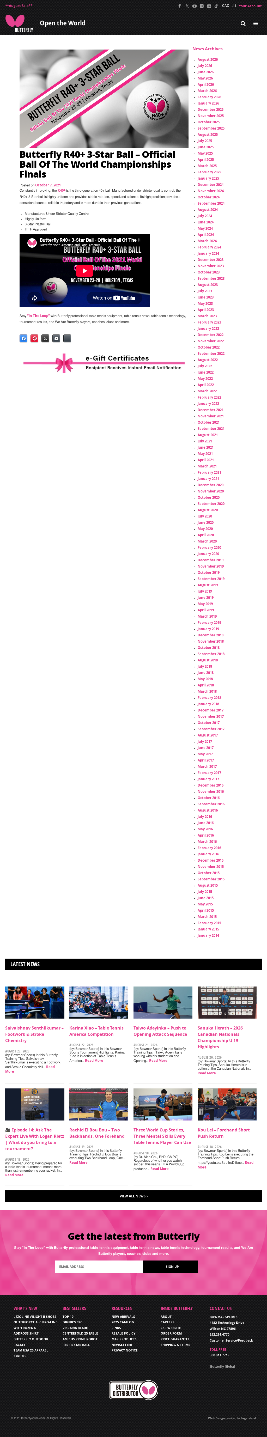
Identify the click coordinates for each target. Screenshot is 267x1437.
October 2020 (209, 497)
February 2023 (209, 322)
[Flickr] (201, 6)
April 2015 (206, 910)
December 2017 (210, 710)
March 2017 (207, 766)
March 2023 (207, 316)
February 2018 (209, 697)
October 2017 (209, 722)
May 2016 (205, 829)
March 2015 (207, 916)
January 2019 (208, 628)
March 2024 (207, 241)
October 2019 (209, 572)
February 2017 (209, 772)
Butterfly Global (222, 1366)
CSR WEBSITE (171, 1328)
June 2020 (206, 522)
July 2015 (205, 891)
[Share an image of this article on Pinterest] (34, 338)
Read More (94, 1060)
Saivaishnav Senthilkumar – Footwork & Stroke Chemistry (34, 1034)
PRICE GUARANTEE (175, 1339)
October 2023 (209, 272)
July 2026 (205, 65)
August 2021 (208, 435)
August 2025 (208, 134)
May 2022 (205, 378)
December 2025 (210, 109)
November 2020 (211, 491)
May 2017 (205, 754)
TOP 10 (68, 1316)
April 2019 (206, 610)
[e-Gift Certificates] (104, 363)
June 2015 (206, 898)
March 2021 (207, 466)
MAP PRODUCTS (124, 1339)
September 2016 (211, 804)
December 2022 (210, 334)
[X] (187, 6)
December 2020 (210, 485)
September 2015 (211, 879)
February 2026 (209, 97)
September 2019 (211, 578)
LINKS (116, 1328)
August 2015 (208, 885)
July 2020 (205, 516)
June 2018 (206, 672)
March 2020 (207, 541)
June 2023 (206, 297)
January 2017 (208, 779)
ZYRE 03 (20, 1356)
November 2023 (211, 266)
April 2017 (206, 760)
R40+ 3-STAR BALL (76, 1345)
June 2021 (206, 447)
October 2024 (209, 197)
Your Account (250, 6)
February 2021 (209, 472)
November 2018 (211, 641)
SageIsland (248, 1418)
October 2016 (209, 797)
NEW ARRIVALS (123, 1316)
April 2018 (206, 685)
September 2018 (211, 653)
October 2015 (209, 872)
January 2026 (208, 103)
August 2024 (208, 209)
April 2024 (206, 234)
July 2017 (205, 741)
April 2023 (206, 309)
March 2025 (207, 165)
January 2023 (208, 328)
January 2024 (208, 253)
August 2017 (208, 735)
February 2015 (209, 923)
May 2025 (205, 153)
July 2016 (205, 816)
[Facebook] (180, 6)
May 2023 (205, 303)
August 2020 (208, 510)
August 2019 (208, 585)
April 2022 (206, 384)
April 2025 (206, 159)
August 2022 (208, 359)
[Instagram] (209, 6)
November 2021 (211, 416)
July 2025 (205, 140)
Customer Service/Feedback (231, 1340)
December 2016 (210, 785)
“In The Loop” (38, 315)
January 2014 (208, 935)
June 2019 (206, 597)
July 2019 (205, 591)
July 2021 (205, 441)
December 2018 (210, 635)
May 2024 (205, 228)
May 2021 (205, 453)
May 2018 (205, 679)
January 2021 (208, 478)
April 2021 (206, 460)
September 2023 (211, 278)
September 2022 (211, 353)
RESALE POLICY (123, 1333)
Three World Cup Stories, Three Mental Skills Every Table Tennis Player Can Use (162, 1136)
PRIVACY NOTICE (125, 1350)
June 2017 (206, 747)
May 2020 (205, 528)
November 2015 (211, 866)
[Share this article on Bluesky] (67, 338)
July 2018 (205, 666)
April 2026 (206, 84)
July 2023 (205, 291)
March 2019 (207, 616)
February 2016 (209, 847)
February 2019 (209, 622)
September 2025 (211, 128)
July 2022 (205, 366)
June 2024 (206, 222)
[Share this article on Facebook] (23, 338)
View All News (132, 1196)
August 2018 (208, 660)
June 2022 (206, 372)
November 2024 (211, 190)
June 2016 (206, 822)
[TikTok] (216, 6)
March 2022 (207, 391)
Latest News (25, 964)
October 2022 (209, 347)
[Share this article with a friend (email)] (56, 338)
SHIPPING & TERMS (175, 1345)
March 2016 (207, 841)
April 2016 (206, 835)
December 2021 (210, 409)
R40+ (61, 190)
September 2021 (211, 428)
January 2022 (208, 403)
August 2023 (208, 284)
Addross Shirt (26, 1333)
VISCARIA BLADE (75, 1328)
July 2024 (205, 216)
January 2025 (208, 178)
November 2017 (211, 716)
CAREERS (167, 1322)
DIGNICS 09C (72, 1322)
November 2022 (211, 341)
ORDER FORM (171, 1333)
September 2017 (211, 729)
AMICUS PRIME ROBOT (80, 1339)
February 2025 (209, 172)
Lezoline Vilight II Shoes (35, 1316)
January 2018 (208, 704)
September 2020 (211, 503)
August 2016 (208, 810)
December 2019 (210, 560)
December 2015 (210, 860)
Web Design (216, 1418)
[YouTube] (194, 6)
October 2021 (209, 422)
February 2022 (209, 397)
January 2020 (208, 553)
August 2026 (208, 59)
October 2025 (209, 122)
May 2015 (205, 904)
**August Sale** (18, 5)
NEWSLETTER (122, 1345)
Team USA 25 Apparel (31, 1350)
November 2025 (211, 115)
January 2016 (208, 854)
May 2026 (205, 78)
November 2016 (211, 791)
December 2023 (210, 259)
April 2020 (206, 535)
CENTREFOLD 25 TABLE (80, 1333)
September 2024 (211, 203)
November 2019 (211, 566)
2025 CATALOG (123, 1322)
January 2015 (208, 929)
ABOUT (166, 1316)
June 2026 (206, 72)
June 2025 (206, 147)
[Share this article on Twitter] (45, 338)
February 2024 (209, 247)
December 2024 (210, 184)
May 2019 (205, 603)
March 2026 (207, 90)
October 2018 (209, 647)
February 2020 (209, 547)
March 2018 (207, 691)
